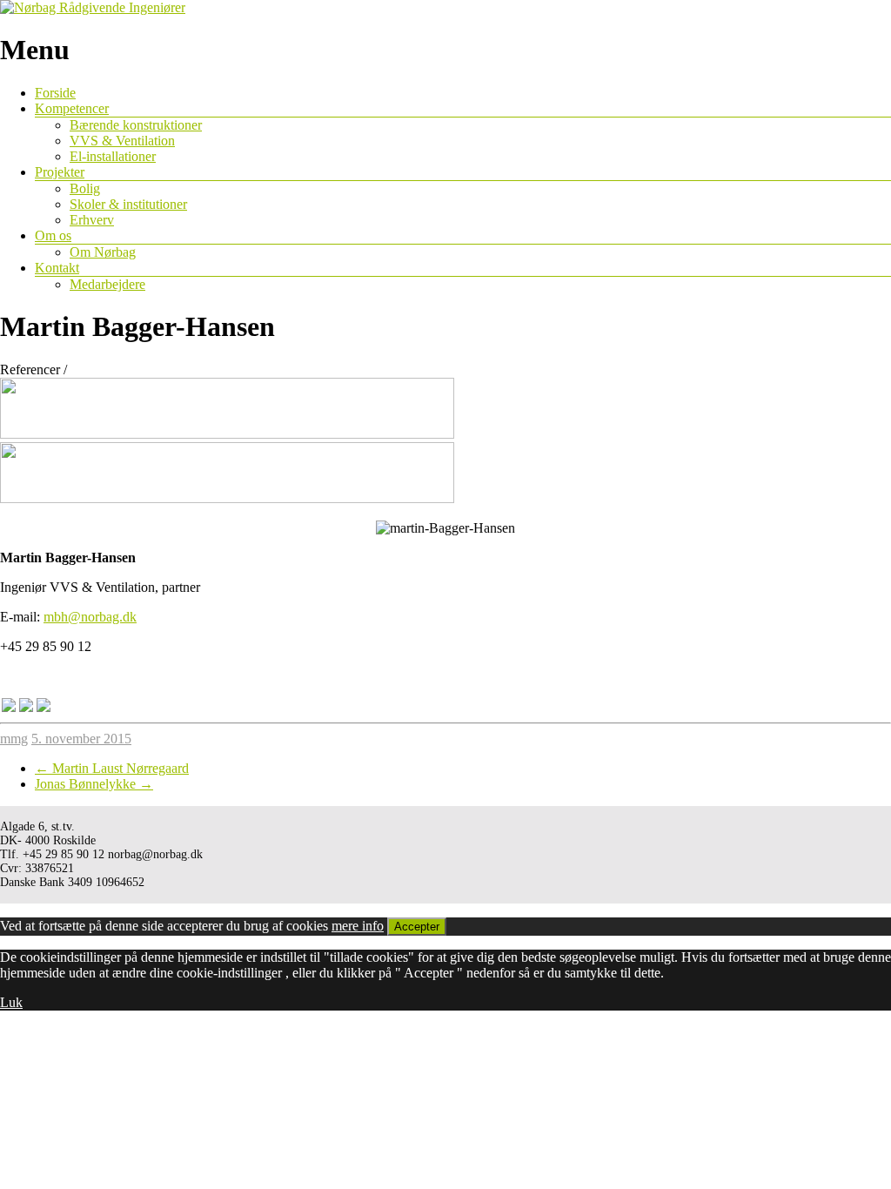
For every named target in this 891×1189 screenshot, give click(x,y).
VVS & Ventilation (122, 140)
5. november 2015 (81, 738)
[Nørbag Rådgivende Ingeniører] (92, 7)
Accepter (416, 926)
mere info (358, 925)
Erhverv (92, 219)
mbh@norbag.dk (90, 616)
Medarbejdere (107, 284)
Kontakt (57, 267)
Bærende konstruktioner (136, 125)
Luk (11, 1002)
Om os (53, 235)
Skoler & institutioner (128, 204)
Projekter (59, 172)
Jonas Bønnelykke (94, 783)
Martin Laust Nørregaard (112, 768)
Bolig (85, 188)
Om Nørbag (103, 252)
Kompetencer (72, 108)
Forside (55, 92)
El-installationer (113, 156)
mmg (14, 738)
